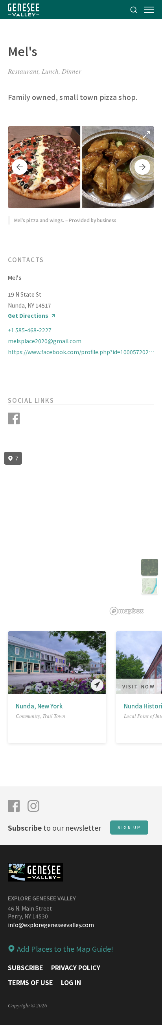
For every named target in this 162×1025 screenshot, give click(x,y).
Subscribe (25, 967)
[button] (20, 167)
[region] (81, 533)
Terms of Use (30, 982)
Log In (71, 982)
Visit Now (138, 686)
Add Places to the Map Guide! (65, 948)
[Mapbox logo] (126, 611)
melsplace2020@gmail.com (44, 341)
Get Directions (28, 316)
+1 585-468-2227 (30, 330)
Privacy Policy (75, 967)
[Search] (133, 9)
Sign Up (129, 827)
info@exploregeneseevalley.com (51, 925)
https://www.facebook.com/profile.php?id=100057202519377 (81, 352)
